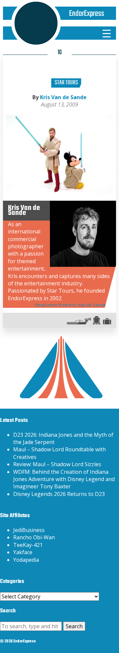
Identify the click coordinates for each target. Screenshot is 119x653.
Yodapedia (26, 559)
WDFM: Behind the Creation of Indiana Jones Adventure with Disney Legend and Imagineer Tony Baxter (64, 479)
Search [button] (74, 626)
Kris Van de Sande (63, 97)
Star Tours (66, 83)
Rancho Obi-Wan (34, 537)
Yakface (22, 552)
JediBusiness (29, 530)
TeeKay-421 (28, 545)
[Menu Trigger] (106, 33)
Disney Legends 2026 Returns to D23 (59, 494)
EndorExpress (86, 13)
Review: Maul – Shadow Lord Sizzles (57, 464)
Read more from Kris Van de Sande (70, 305)
